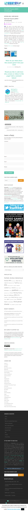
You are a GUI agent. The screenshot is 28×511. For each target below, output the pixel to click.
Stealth (15, 299)
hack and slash (10, 285)
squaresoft (12, 299)
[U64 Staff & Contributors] (7, 89)
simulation (20, 297)
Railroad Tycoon (8, 124)
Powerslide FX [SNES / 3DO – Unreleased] (15, 130)
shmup (9, 297)
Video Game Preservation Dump (10, 406)
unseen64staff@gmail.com (14, 500)
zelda (20, 304)
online (10, 290)
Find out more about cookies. (13, 509)
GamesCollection (7, 375)
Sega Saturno (6, 395)
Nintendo (6, 16)
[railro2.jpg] (14, 51)
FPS (5, 285)
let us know (6, 202)
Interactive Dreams (7, 383)
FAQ (5, 432)
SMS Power (6, 398)
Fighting (16, 283)
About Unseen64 (8, 427)
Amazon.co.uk (6, 338)
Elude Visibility (7, 372)
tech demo (10, 302)
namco (20, 287)
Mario (10, 287)
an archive (11, 187)
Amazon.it (18, 337)
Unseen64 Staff (7, 430)
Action (6, 278)
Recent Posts (11, 86)
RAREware (11, 295)
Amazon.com (13, 337)
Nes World (6, 389)
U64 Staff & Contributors (10, 22)
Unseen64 (16, 92)
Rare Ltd (6, 295)
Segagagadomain (7, 397)
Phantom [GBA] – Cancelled (10, 495)
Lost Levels (6, 386)
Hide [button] (22, 509)
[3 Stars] (10, 67)
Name (5, 156)
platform (15, 290)
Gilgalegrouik (6, 378)
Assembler (6, 364)
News (6, 418)
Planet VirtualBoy (7, 392)
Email (5, 161)
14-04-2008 (19, 22)
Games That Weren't (8, 374)
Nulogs (5, 391)
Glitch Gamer (6, 380)
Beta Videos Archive (7, 368)
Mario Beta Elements (8, 388)
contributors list (7, 33)
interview (14, 285)
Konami (18, 285)
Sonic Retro (6, 402)
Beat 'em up (19, 280)
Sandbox (6, 297)
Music (17, 287)
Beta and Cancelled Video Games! (16, 311)
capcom (6, 283)
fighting (20, 283)
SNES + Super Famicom (13, 16)
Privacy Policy (7, 436)
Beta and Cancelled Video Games (11, 421)
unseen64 (16, 304)
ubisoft (13, 304)
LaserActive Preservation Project (10, 385)
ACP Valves (6, 311)
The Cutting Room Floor (8, 403)
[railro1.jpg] (7, 51)
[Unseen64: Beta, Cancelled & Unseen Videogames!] (12, 4)
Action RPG (7, 281)
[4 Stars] (12, 67)
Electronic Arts (11, 283)
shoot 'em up (14, 297)
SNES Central (10, 45)
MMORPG (14, 287)
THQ (10, 304)
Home (6, 416)
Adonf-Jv (5, 363)
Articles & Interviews (8, 423)
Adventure (14, 280)
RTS (18, 295)
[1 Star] (7, 67)
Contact (6, 434)
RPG (15, 295)
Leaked (6, 288)
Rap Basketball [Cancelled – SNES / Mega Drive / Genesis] (14, 127)
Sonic (5, 299)
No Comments (8, 24)
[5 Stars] (13, 67)
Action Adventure (16, 278)
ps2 (9, 292)
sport (8, 299)
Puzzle (11, 293)
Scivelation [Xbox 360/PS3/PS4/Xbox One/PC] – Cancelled (14, 485)
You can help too (14, 198)
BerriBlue (6, 366)
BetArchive (6, 369)
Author (6, 86)
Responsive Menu (23, 3)
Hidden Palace (6, 381)
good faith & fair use (17, 199)
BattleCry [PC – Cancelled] (10, 492)
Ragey (5, 394)
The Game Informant (8, 405)
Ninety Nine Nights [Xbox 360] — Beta (12, 481)
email (22, 30)
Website (5, 166)
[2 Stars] (9, 67)
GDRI (5, 377)
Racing (16, 293)
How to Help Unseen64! (9, 425)
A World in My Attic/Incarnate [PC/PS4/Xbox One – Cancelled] (14, 489)
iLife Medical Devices (8, 317)
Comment (6, 141)
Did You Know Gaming (8, 371)
